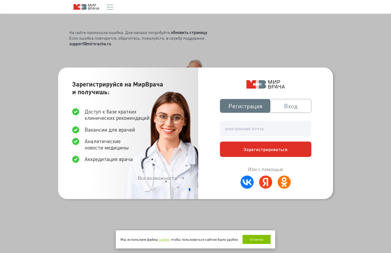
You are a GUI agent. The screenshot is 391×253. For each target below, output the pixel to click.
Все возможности (157, 178)
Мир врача (86, 7)
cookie (164, 239)
